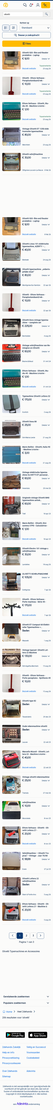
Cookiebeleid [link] (33, 1058)
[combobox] (23, 14)
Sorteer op (24, 23)
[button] (31, 5)
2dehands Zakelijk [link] (11, 1047)
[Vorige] (12, 936)
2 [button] (26, 936)
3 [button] (33, 936)
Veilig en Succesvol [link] (36, 1047)
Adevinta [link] (31, 1071)
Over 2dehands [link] (9, 1071)
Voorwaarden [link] (33, 1052)
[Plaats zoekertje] (45, 5)
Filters (28, 44)
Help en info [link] (8, 1052)
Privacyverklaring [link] (10, 1058)
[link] (6, 5)
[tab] (5, 28)
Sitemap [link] (6, 1076)
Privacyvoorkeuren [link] (11, 1063)
